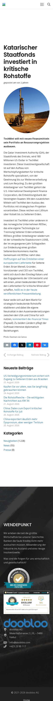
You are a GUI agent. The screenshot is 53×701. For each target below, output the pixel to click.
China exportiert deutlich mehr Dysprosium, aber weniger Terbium (23, 420)
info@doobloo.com (19, 642)
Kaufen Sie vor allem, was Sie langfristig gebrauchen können (25, 388)
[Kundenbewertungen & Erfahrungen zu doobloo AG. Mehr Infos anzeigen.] (26, 613)
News (7, 445)
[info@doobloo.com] (6, 642)
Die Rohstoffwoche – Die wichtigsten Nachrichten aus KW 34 (24, 399)
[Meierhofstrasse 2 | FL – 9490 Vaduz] (6, 635)
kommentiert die (30, 319)
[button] (42, 4)
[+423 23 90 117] (6, 646)
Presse (7, 450)
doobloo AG (15, 629)
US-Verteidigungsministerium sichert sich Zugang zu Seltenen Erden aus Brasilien (26, 377)
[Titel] (3, 4)
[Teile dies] (14, 345)
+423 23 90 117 (17, 646)
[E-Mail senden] (7, 345)
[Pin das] (37, 345)
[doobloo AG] (6, 629)
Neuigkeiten (10, 440)
